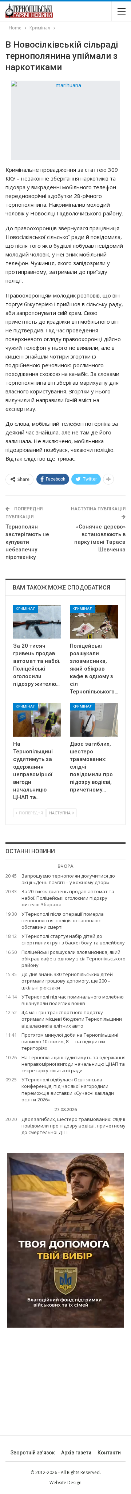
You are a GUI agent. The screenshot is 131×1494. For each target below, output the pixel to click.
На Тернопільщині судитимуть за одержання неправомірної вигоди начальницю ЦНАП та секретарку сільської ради (73, 1064)
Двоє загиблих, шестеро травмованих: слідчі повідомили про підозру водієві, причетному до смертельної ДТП (73, 1125)
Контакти (109, 1452)
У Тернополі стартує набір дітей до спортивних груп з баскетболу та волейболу (73, 939)
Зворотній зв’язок (33, 1452)
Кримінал (26, 609)
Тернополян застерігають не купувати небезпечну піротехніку (27, 541)
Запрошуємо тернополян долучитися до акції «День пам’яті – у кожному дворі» (68, 879)
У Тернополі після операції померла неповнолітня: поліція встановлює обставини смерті (62, 920)
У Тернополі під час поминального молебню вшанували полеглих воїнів (72, 1000)
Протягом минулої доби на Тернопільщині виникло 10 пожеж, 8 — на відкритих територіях (69, 1041)
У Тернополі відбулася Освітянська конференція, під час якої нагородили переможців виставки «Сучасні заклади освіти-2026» (67, 1089)
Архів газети (76, 1452)
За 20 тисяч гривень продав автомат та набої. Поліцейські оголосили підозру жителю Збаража (67, 898)
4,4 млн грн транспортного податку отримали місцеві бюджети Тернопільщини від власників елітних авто (71, 1019)
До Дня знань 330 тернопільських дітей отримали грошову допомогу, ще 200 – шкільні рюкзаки (67, 981)
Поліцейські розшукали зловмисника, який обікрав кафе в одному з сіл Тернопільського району (73, 958)
